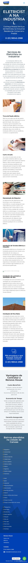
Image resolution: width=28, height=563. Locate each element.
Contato (6, 547)
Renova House (8, 536)
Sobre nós (6, 538)
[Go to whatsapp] (24, 558)
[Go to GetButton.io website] (24, 561)
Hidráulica (6, 542)
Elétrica (6, 540)
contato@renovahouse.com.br (13, 552)
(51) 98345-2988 (15, 38)
